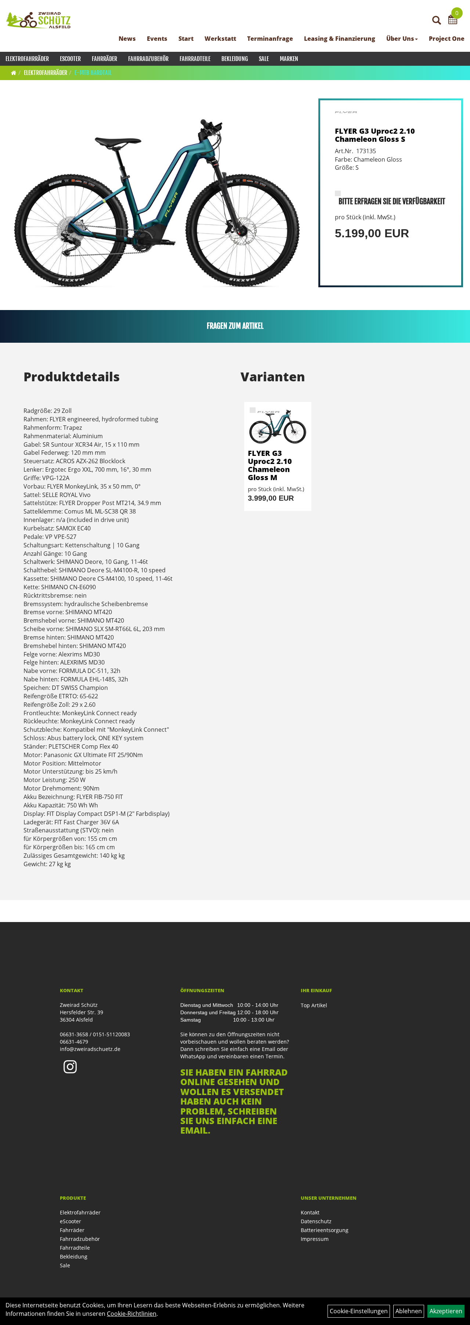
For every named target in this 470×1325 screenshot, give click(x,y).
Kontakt (310, 1212)
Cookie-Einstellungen (359, 1311)
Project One (446, 39)
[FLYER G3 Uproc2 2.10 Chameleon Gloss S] (157, 198)
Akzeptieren (446, 1311)
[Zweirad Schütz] (38, 20)
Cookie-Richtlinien (131, 1314)
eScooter (70, 58)
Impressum (315, 1238)
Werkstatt (220, 39)
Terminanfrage (270, 39)
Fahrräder (104, 58)
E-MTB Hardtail (93, 72)
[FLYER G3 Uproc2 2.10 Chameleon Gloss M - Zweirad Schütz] (278, 425)
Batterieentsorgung (324, 1230)
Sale (264, 58)
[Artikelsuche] (436, 21)
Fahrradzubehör (148, 58)
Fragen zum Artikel (235, 326)
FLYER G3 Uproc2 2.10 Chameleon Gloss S (375, 135)
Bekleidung (234, 58)
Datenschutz (316, 1221)
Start (186, 39)
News (127, 39)
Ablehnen (408, 1311)
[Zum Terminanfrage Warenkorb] (452, 21)
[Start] (14, 72)
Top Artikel (314, 1005)
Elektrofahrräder (27, 58)
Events (157, 39)
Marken (289, 58)
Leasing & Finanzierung (339, 39)
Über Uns (400, 39)
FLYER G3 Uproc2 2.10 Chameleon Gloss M (270, 465)
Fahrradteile (195, 58)
